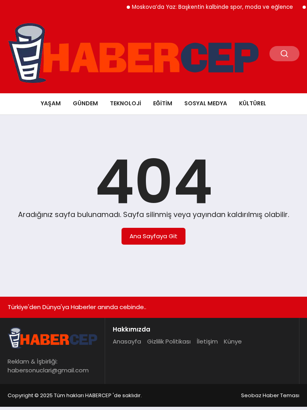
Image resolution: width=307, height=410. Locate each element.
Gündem (85, 103)
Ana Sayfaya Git (153, 236)
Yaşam (51, 103)
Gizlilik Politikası (169, 341)
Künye (233, 341)
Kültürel (252, 103)
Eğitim (162, 103)
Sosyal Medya (205, 103)
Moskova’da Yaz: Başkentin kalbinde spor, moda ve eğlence (208, 7)
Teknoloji (125, 103)
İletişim (207, 341)
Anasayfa (127, 341)
